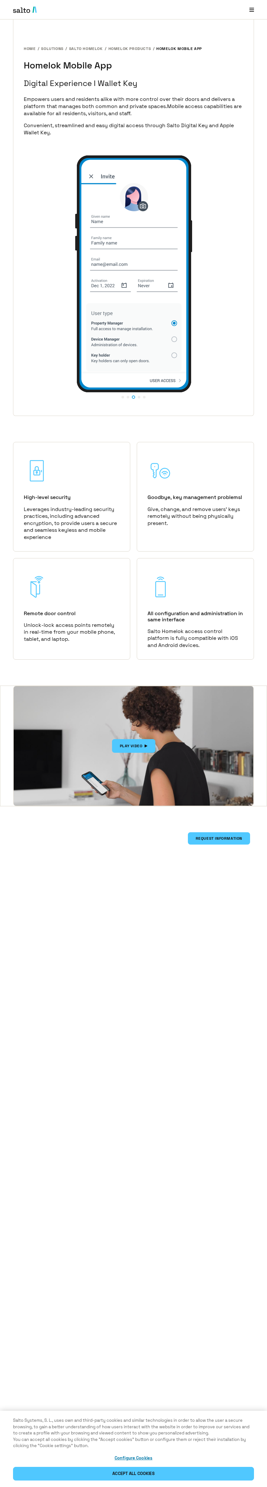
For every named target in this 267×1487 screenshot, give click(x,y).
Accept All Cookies (133, 1473)
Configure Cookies (133, 1458)
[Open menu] (251, 9)
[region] (133, 1449)
